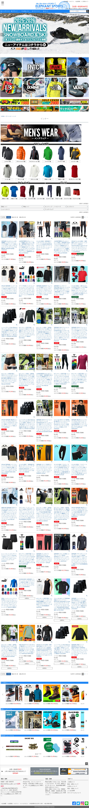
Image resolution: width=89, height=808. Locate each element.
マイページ (37, 11)
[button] (87, 217)
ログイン (72, 1)
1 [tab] (43, 55)
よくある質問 (71, 790)
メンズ (14, 116)
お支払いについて (72, 786)
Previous (2, 34)
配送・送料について (72, 784)
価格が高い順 (22, 217)
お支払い (25, 778)
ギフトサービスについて (74, 792)
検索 (87, 11)
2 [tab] (44, 55)
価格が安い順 (15, 217)
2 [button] (84, 217)
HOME (2, 116)
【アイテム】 (8, 116)
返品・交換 (49, 778)
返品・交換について (72, 788)
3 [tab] (45, 55)
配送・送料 (4, 778)
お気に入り (26, 11)
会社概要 (66, 1)
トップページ (6, 11)
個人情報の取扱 (48, 803)
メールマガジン (24, 803)
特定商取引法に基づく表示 (36, 803)
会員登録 (78, 1)
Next (87, 34)
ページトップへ (86, 763)
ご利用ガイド (85, 1)
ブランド (15, 11)
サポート (70, 778)
